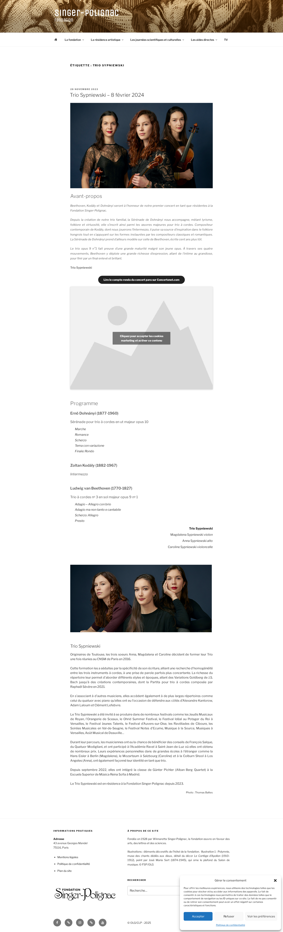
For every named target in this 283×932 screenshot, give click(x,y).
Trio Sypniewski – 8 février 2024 (107, 95)
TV (226, 39)
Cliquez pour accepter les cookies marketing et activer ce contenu (141, 338)
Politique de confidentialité (230, 925)
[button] (275, 880)
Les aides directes (202, 39)
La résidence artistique (105, 39)
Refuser (229, 916)
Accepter (198, 916)
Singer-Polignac (86, 12)
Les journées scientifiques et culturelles (155, 39)
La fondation (73, 39)
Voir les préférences (261, 916)
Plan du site (64, 870)
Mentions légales (67, 857)
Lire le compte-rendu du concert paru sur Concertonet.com (141, 279)
